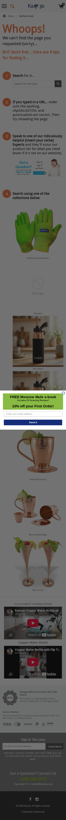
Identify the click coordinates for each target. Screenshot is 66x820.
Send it (33, 422)
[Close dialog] (63, 393)
